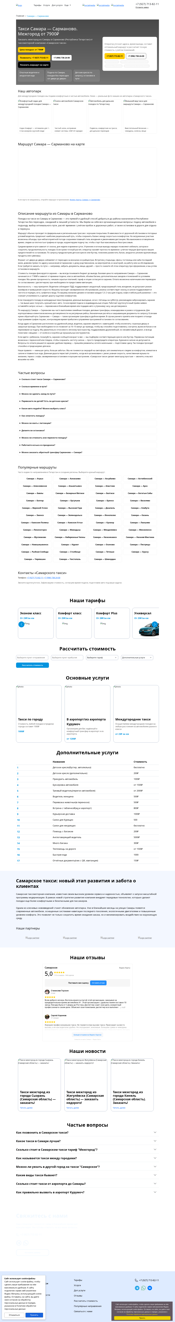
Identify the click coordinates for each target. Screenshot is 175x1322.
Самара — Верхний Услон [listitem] (35, 508)
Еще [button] (67, 5)
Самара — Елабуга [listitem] (140, 508)
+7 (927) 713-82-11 (147, 4)
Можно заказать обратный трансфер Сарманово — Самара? (52, 452)
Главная (20, 15)
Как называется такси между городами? (46, 1158)
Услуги (46, 5)
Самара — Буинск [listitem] (105, 500)
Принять (34, 1315)
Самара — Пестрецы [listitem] (140, 544)
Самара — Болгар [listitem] (35, 500)
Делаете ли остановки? (33, 430)
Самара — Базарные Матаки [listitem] (70, 493)
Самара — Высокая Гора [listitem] (70, 508)
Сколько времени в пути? (34, 386)
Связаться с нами (83, 1311)
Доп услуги (57, 5)
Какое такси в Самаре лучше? (38, 1141)
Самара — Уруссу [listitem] (140, 551)
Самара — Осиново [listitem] (105, 544)
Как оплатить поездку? (33, 415)
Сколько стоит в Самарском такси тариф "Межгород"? (56, 1149)
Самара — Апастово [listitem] (105, 486)
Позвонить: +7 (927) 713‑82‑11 (34, 57)
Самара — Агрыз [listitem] (35, 478)
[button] (21, 624)
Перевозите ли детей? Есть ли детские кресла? (45, 401)
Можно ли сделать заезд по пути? (38, 394)
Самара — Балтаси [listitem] (105, 493)
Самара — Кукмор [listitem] (105, 522)
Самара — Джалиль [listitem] (105, 508)
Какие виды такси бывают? (36, 1175)
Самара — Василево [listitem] (140, 500)
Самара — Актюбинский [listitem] (140, 478)
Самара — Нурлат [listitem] (70, 544)
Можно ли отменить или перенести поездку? (44, 437)
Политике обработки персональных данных (142, 1314)
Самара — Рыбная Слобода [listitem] (34, 551)
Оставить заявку (142, 7)
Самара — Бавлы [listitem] (34, 493)
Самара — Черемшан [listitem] (35, 559)
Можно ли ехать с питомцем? (36, 423)
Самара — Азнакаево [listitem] (70, 478)
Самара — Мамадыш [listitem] (70, 530)
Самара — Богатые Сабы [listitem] (140, 493)
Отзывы (78, 1295)
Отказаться (14, 1315)
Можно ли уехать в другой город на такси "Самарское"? (58, 1167)
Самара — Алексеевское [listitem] (35, 486)
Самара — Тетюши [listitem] (105, 551)
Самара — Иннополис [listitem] (105, 515)
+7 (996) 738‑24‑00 (62, 57)
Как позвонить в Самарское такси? (42, 1132)
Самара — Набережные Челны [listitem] (70, 537)
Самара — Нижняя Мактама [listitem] (140, 537)
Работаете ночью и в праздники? (38, 445)
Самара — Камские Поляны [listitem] (35, 522)
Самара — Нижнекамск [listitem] (105, 537)
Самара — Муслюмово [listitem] (35, 537)
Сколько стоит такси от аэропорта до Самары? (51, 1184)
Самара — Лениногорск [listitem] (35, 530)
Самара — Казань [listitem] (140, 515)
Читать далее (26, 1107)
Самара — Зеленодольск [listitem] (70, 515)
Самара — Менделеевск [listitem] (105, 530)
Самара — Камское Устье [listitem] (69, 522)
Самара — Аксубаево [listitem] (105, 478)
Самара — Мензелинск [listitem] (140, 530)
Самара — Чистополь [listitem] (70, 559)
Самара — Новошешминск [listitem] (34, 544)
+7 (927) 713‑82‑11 (115, 56)
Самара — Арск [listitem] (140, 486)
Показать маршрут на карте (34, 65)
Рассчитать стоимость (32, 665)
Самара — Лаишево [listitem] (140, 522)
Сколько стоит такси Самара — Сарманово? (44, 379)
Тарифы (37, 5)
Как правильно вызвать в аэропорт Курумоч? (50, 1192)
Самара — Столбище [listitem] (70, 551)
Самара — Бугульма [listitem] (70, 500)
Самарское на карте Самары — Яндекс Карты (87, 1039)
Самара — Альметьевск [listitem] (70, 486)
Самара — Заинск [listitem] (35, 515)
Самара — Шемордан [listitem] (105, 559)
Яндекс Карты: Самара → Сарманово (85, 200)
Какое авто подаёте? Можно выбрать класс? (44, 408)
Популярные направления (87, 1306)
